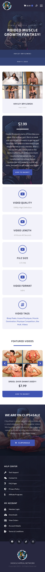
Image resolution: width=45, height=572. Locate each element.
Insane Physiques (24, 318)
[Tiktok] (26, 541)
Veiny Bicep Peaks (22, 381)
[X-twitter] (19, 541)
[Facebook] (12, 541)
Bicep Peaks (12, 318)
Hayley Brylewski (22, 54)
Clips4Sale (24, 443)
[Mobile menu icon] (41, 5)
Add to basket (22, 172)
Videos (25, 324)
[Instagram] (33, 541)
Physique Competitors (26, 321)
